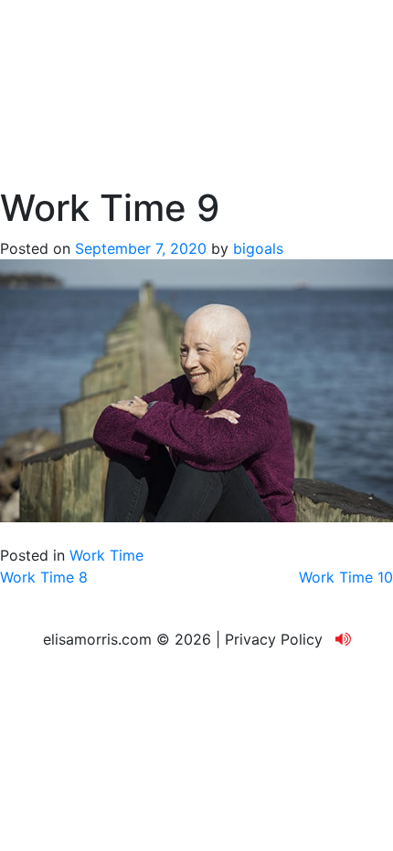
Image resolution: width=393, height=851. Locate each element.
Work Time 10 (346, 577)
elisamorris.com (97, 639)
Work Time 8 (44, 577)
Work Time (106, 555)
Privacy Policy (274, 639)
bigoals (258, 248)
